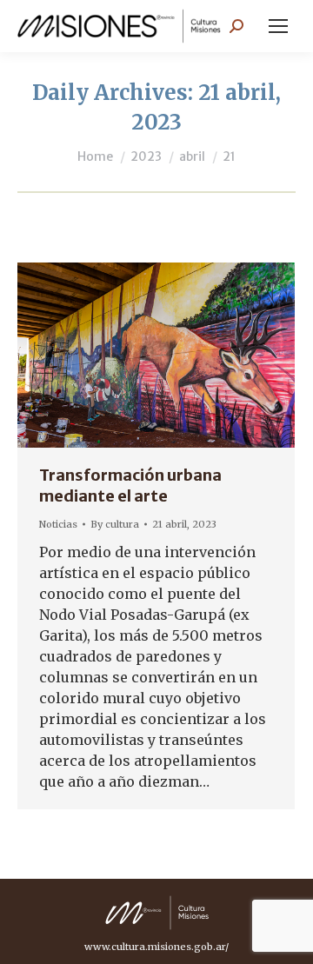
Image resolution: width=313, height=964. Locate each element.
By (114, 524)
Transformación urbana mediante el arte (130, 485)
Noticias (58, 524)
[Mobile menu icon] (278, 26)
